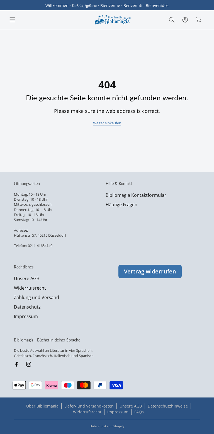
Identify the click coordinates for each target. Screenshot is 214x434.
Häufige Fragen (121, 205)
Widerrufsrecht (30, 288)
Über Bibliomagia (42, 406)
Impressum (26, 316)
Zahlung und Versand (36, 297)
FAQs (139, 411)
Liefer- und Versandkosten (89, 406)
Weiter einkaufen (107, 122)
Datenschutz (27, 307)
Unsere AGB (26, 278)
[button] (12, 20)
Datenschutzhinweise (168, 406)
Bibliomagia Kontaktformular (136, 195)
